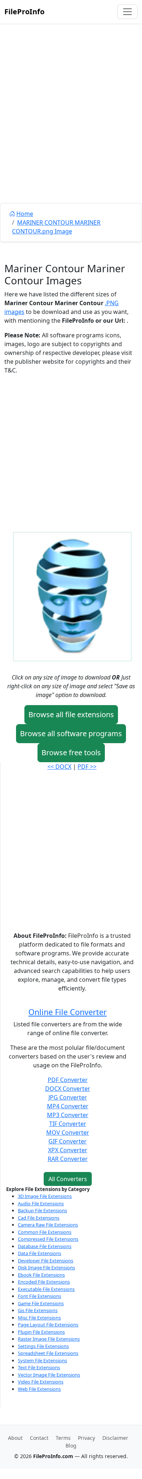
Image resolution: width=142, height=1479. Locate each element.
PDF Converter (68, 1080)
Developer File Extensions (45, 1260)
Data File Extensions (39, 1253)
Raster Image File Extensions (49, 1339)
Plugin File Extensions (41, 1332)
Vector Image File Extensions (49, 1374)
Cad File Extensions (38, 1217)
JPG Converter (67, 1097)
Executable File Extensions (46, 1289)
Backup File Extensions (42, 1210)
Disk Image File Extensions (46, 1267)
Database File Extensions (44, 1246)
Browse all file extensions (71, 714)
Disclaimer (115, 1437)
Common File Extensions (44, 1232)
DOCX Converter (67, 1089)
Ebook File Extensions (41, 1275)
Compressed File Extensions (48, 1239)
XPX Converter (67, 1150)
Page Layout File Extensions (48, 1324)
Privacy (86, 1437)
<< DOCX (59, 767)
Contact (39, 1437)
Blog (71, 1445)
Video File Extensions (40, 1381)
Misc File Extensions (39, 1317)
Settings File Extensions (43, 1346)
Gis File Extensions (38, 1310)
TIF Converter (67, 1124)
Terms (63, 1437)
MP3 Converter (67, 1115)
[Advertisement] (71, 130)
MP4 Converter (67, 1106)
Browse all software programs (71, 733)
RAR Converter (68, 1159)
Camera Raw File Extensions (48, 1224)
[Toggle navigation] (127, 11)
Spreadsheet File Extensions (48, 1353)
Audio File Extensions (41, 1203)
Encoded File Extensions (44, 1281)
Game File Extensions (41, 1303)
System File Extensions (42, 1360)
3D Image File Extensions (45, 1196)
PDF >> (87, 767)
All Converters (67, 1179)
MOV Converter (67, 1132)
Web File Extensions (39, 1389)
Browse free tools (71, 752)
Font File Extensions (39, 1296)
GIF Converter (67, 1141)
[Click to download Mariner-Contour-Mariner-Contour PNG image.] (72, 596)
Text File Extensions (39, 1367)
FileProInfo (24, 11)
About (15, 1437)
